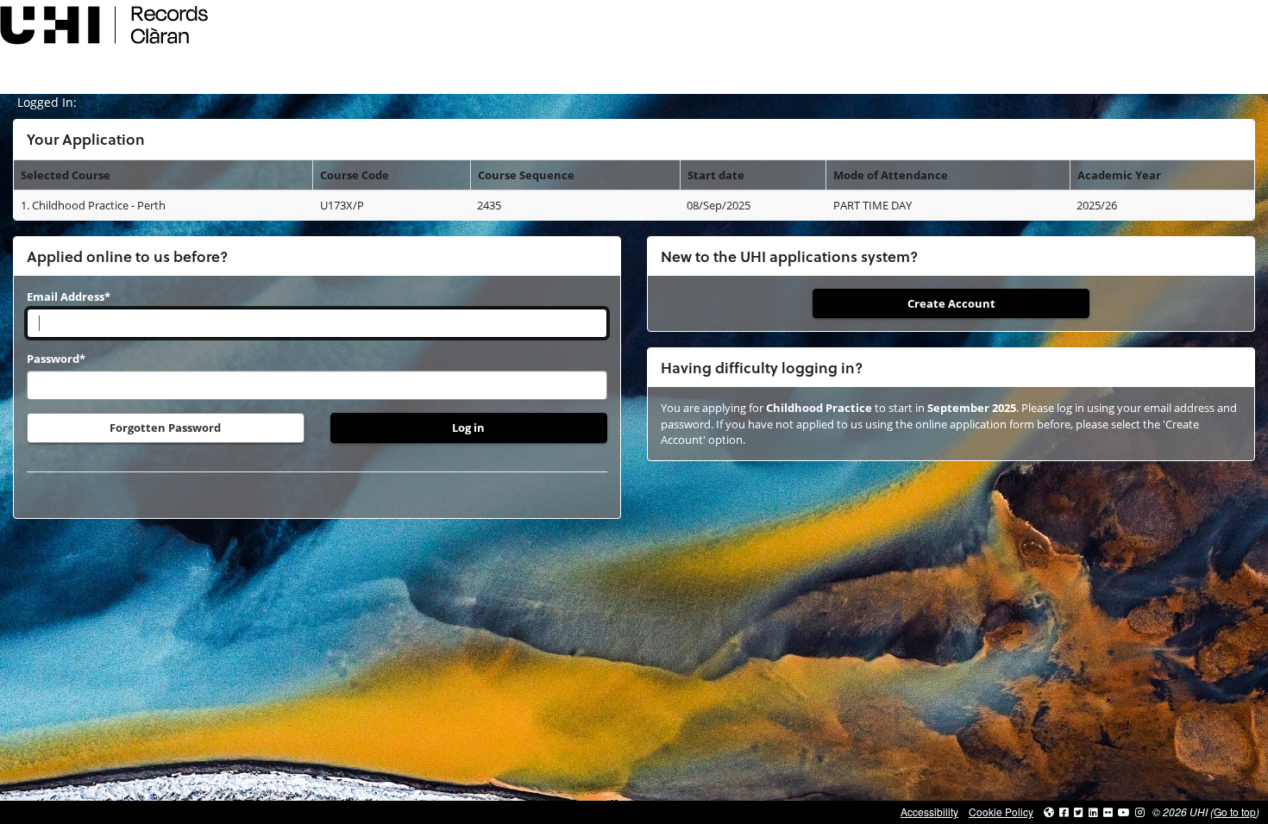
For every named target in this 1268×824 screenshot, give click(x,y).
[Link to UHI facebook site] (1064, 811)
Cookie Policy (1001, 811)
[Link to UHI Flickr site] (1108, 811)
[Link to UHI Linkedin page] (1093, 811)
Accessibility (929, 811)
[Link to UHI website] (1049, 811)
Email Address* (68, 296)
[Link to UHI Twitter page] (1078, 811)
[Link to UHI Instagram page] (1140, 811)
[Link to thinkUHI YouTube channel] (1124, 811)
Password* (56, 358)
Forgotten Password (165, 427)
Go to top (1235, 811)
